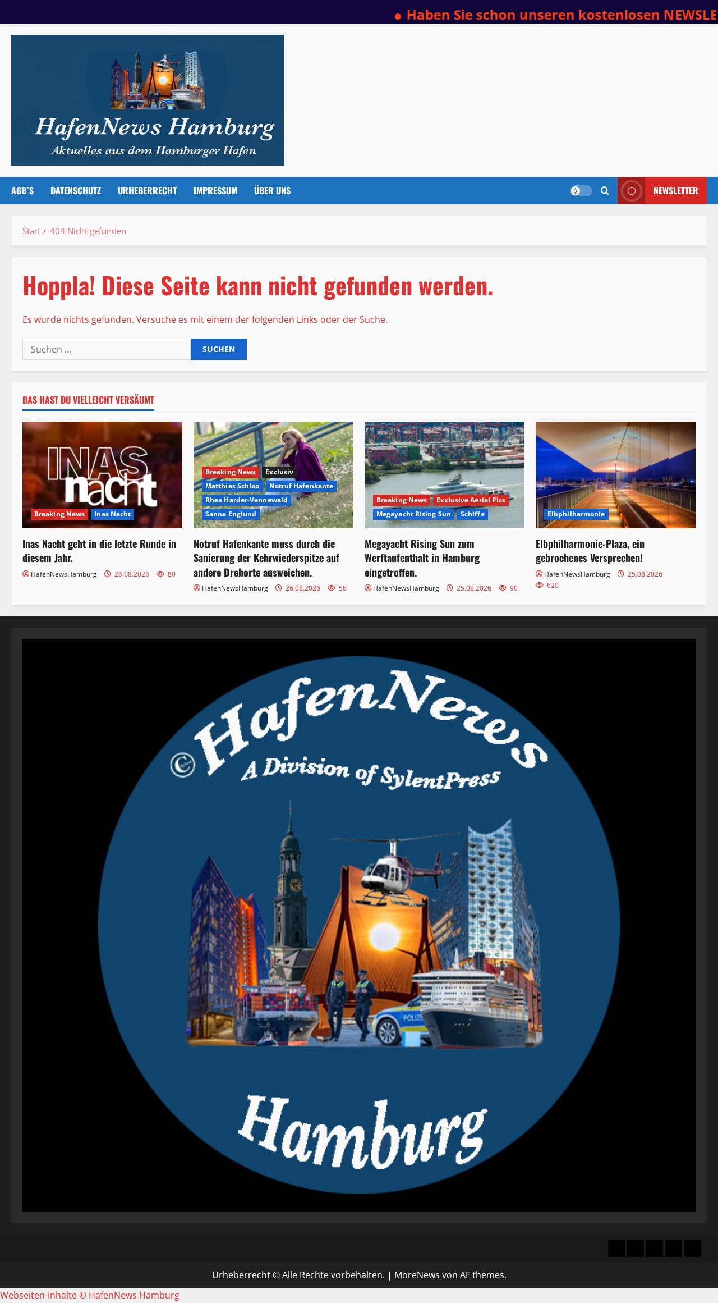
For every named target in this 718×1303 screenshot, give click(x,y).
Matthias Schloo (232, 486)
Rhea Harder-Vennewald (246, 500)
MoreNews (417, 1275)
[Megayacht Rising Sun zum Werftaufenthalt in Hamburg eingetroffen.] (444, 475)
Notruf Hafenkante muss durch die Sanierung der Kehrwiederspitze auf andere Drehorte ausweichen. (266, 557)
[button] (605, 191)
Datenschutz (75, 190)
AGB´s (22, 190)
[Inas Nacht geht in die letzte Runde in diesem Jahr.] (102, 475)
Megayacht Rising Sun (413, 514)
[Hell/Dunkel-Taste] (581, 190)
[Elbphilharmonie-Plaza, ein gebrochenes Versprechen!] (616, 475)
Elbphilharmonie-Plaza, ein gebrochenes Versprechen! (590, 550)
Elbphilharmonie (576, 514)
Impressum (215, 190)
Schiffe (473, 514)
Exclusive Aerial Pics (470, 500)
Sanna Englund (230, 514)
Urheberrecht (147, 190)
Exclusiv (279, 472)
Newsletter (675, 190)
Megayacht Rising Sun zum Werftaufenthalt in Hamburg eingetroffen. (422, 557)
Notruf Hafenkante (301, 486)
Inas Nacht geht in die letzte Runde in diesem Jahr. (99, 550)
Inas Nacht (112, 514)
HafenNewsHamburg (64, 574)
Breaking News (59, 514)
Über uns (272, 190)
